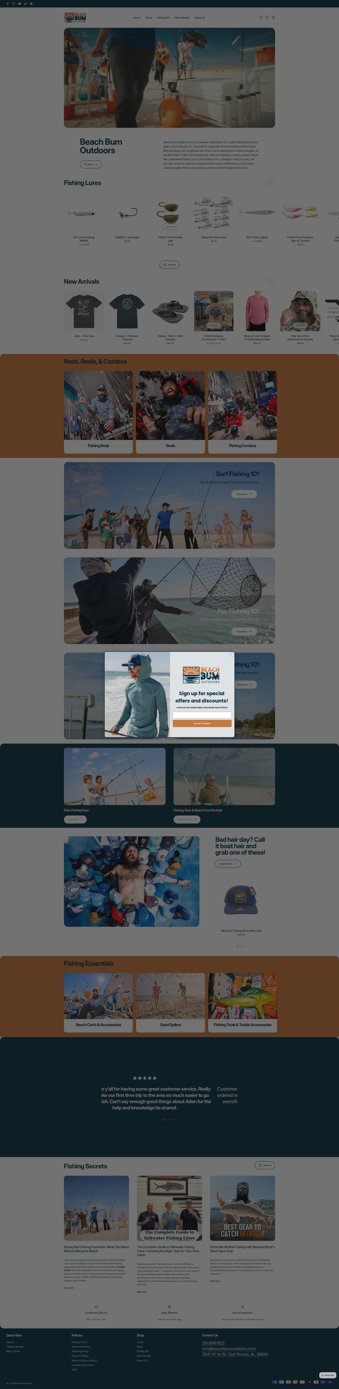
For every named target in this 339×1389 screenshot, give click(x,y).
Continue (202, 723)
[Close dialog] (231, 654)
